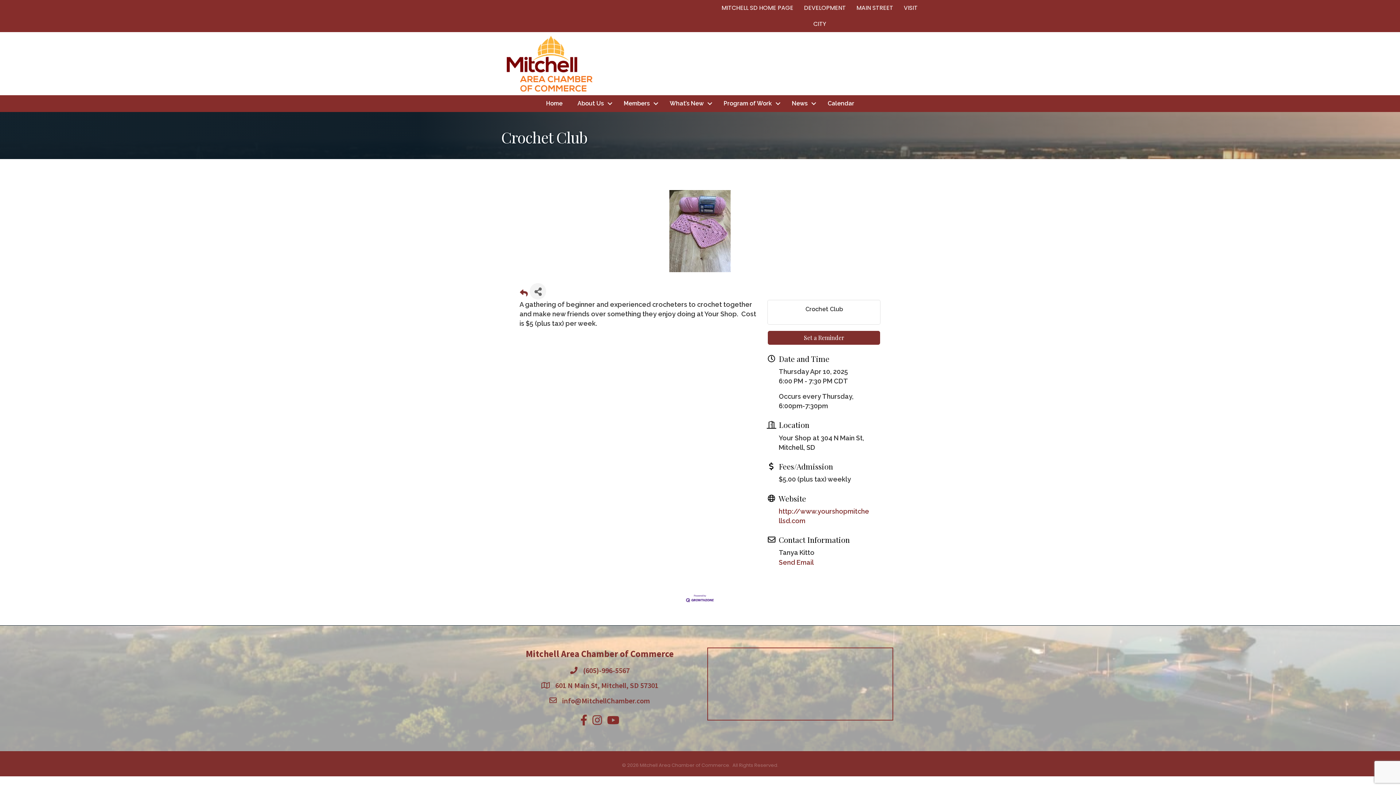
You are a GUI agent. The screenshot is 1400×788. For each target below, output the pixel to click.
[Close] (806, 324)
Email (603, 366)
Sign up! (700, 440)
